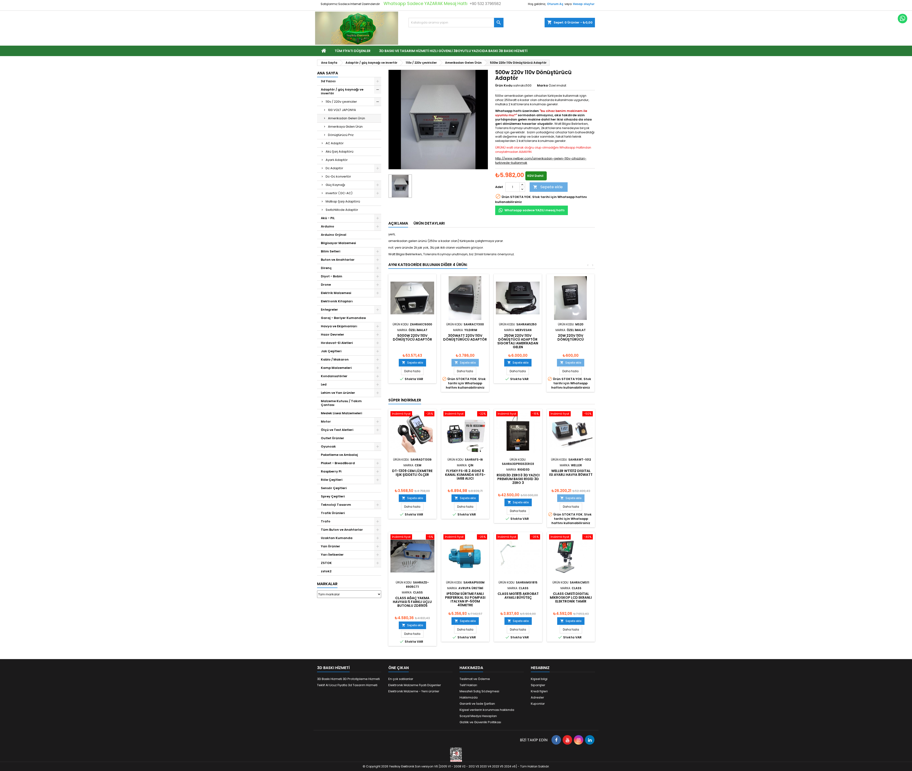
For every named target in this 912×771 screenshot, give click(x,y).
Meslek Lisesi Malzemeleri (341, 413)
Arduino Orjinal (333, 234)
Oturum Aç (555, 4)
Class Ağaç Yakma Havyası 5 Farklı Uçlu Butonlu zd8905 (412, 602)
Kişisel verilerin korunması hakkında (487, 710)
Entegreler (329, 309)
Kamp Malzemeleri (336, 368)
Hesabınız (540, 667)
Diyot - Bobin (331, 276)
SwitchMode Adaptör (342, 209)
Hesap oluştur (583, 4)
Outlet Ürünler (332, 438)
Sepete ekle (548, 187)
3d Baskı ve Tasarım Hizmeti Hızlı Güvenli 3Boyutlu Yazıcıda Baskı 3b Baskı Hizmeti (453, 50)
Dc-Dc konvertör (338, 176)
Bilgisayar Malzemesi (338, 243)
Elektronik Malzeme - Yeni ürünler (413, 691)
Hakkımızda (469, 697)
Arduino (327, 226)
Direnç (326, 268)
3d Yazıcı (328, 81)
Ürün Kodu (504, 85)
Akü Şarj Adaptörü (339, 151)
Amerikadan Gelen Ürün (346, 118)
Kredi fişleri (539, 691)
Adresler (537, 697)
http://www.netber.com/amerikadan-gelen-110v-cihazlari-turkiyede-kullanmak (540, 160)
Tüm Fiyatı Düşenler (352, 50)
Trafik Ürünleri (333, 513)
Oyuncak (328, 446)
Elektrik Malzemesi (336, 293)
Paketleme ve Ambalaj (339, 455)
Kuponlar (538, 703)
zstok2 (326, 571)
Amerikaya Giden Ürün (345, 126)
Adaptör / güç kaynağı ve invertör (342, 91)
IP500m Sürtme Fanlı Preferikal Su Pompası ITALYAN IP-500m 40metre (465, 599)
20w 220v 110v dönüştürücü (570, 337)
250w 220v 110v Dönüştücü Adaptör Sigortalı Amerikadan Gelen (517, 341)
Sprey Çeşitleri (333, 496)
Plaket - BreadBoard (338, 463)
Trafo (325, 521)
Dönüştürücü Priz (341, 135)
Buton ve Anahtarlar (338, 259)
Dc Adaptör (334, 168)
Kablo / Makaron (335, 359)
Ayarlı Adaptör (337, 160)
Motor (326, 421)
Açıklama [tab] (398, 223)
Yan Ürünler (330, 546)
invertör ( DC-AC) (339, 193)
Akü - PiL (328, 218)
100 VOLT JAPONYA (342, 110)
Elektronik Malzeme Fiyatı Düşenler (414, 685)
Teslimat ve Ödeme (475, 679)
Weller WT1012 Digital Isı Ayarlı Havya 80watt (571, 472)
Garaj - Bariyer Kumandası (343, 318)
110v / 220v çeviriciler (341, 101)
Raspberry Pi (331, 471)
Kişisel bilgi (539, 679)
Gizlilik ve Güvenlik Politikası (480, 722)
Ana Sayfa (327, 73)
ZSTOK (326, 563)
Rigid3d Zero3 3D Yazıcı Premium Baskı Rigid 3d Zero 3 (518, 479)
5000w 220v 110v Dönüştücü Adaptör (412, 337)
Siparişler (538, 685)
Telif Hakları (468, 685)
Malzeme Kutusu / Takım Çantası (341, 403)
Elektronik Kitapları (337, 301)
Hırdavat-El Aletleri (337, 343)
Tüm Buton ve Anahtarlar (342, 529)
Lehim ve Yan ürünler (338, 392)
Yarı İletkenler (332, 554)
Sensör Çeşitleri (334, 488)
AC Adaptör (335, 143)
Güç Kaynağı (335, 185)
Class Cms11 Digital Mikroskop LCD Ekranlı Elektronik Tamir (571, 597)
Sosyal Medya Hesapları (478, 716)
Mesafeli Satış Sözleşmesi (479, 691)
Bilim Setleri (330, 251)
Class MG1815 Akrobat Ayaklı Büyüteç (518, 595)
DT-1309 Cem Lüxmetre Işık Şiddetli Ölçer (412, 472)
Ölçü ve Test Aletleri (337, 430)
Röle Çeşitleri (331, 479)
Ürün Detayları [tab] (429, 223)
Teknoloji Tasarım (336, 504)
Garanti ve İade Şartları (477, 703)
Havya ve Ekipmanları (339, 326)
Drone (326, 284)
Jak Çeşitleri (331, 351)
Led (324, 384)
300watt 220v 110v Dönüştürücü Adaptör (465, 337)
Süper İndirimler (404, 400)
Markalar (327, 584)
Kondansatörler (334, 376)
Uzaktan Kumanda (336, 538)
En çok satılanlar (400, 679)
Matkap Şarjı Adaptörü (343, 201)
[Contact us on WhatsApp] (902, 18)
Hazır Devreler (332, 334)
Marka (542, 85)
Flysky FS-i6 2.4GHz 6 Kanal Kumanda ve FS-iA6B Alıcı (465, 474)
